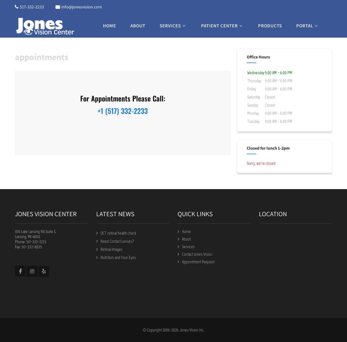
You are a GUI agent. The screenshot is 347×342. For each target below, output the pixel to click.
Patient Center (219, 26)
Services (170, 26)
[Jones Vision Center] (45, 26)
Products (270, 26)
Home (109, 26)
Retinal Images (112, 249)
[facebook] (20, 271)
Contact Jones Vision (197, 254)
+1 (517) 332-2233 (123, 111)
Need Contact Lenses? (117, 241)
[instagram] (32, 271)
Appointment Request (198, 261)
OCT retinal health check (118, 233)
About (137, 26)
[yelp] (43, 271)
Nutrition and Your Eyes (118, 257)
